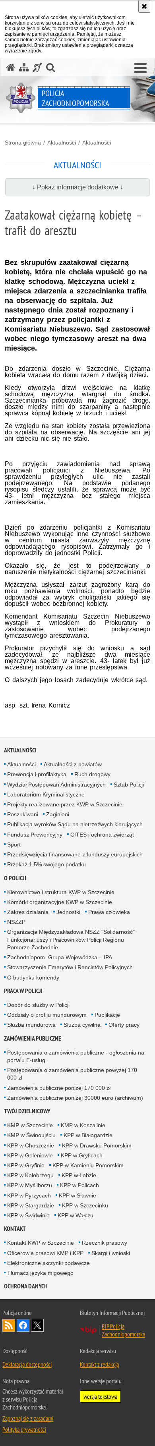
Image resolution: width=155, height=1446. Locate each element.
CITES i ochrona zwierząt (102, 834)
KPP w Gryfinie (26, 1165)
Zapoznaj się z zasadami (27, 1418)
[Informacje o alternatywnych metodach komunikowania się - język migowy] (37, 67)
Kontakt (15, 1228)
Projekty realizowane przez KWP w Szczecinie (64, 804)
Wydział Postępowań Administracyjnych (56, 784)
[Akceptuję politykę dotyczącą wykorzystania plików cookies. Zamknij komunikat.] (144, 6)
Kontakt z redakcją (99, 1364)
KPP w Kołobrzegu (30, 1175)
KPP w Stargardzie (30, 1205)
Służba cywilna (82, 1025)
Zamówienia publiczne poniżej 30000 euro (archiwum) (75, 1098)
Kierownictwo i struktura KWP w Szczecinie (60, 892)
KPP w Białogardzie (88, 1135)
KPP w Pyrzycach (29, 1195)
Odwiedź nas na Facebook (23, 1325)
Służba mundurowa (31, 1025)
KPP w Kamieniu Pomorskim (88, 1165)
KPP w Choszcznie (30, 1145)
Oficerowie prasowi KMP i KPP (45, 1253)
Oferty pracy (124, 1025)
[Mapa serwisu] (24, 67)
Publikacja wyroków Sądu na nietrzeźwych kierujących (75, 824)
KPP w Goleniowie (30, 1155)
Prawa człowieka (109, 912)
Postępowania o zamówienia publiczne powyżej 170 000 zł (72, 1074)
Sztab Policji (129, 784)
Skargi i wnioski (110, 1253)
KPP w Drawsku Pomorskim (97, 1145)
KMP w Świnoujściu (31, 1135)
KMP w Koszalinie (83, 1125)
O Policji (15, 878)
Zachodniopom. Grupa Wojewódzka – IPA (59, 957)
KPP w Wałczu (75, 1215)
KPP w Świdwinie (28, 1215)
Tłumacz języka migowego (40, 1273)
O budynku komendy (33, 977)
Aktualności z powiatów (73, 764)
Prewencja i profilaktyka (36, 774)
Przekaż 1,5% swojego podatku (46, 864)
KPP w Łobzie (79, 1175)
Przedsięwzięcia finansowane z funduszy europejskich (75, 854)
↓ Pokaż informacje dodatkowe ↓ (77, 187)
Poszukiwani (22, 814)
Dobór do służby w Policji (38, 1005)
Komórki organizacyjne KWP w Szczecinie (59, 902)
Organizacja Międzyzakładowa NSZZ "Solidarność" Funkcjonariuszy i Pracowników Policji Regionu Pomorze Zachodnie (71, 939)
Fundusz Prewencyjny (34, 834)
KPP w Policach (79, 1185)
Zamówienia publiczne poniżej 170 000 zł (58, 1088)
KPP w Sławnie (77, 1195)
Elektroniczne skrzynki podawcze (48, 1263)
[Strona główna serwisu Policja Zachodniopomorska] (10, 67)
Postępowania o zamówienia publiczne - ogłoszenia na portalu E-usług (75, 1056)
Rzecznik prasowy (104, 1243)
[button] (140, 68)
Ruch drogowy (92, 774)
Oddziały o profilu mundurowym (47, 1015)
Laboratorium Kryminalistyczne (46, 794)
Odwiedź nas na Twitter (37, 1325)
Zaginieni (57, 814)
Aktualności (61, 142)
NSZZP (16, 922)
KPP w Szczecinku (85, 1205)
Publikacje (107, 1015)
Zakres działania (27, 912)
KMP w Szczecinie (30, 1125)
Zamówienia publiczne (32, 1038)
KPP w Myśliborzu (29, 1185)
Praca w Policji (23, 991)
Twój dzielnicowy (27, 1111)
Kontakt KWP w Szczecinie (40, 1243)
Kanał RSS (8, 1325)
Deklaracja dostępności (27, 1364)
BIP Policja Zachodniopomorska (123, 1330)
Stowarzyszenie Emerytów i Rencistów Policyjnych (70, 967)
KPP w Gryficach (82, 1155)
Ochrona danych (26, 1286)
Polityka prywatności (24, 1429)
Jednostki (68, 912)
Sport (14, 844)
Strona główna (23, 142)
